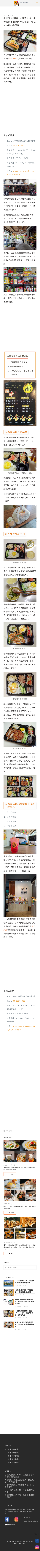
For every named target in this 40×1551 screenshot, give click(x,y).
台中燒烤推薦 (13, 1459)
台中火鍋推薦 (13, 1456)
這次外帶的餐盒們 (18, 366)
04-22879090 (19, 145)
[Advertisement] (20, 108)
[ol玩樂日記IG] (17, 1521)
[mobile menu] (37, 3)
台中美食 (13, 58)
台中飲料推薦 (13, 1463)
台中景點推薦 (13, 1449)
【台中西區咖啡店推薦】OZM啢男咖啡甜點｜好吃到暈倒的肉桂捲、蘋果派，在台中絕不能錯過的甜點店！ (20, 1247)
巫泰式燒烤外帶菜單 (19, 362)
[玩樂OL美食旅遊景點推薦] (21, 3)
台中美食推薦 (13, 1453)
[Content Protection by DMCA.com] (10, 1525)
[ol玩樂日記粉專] (7, 1521)
